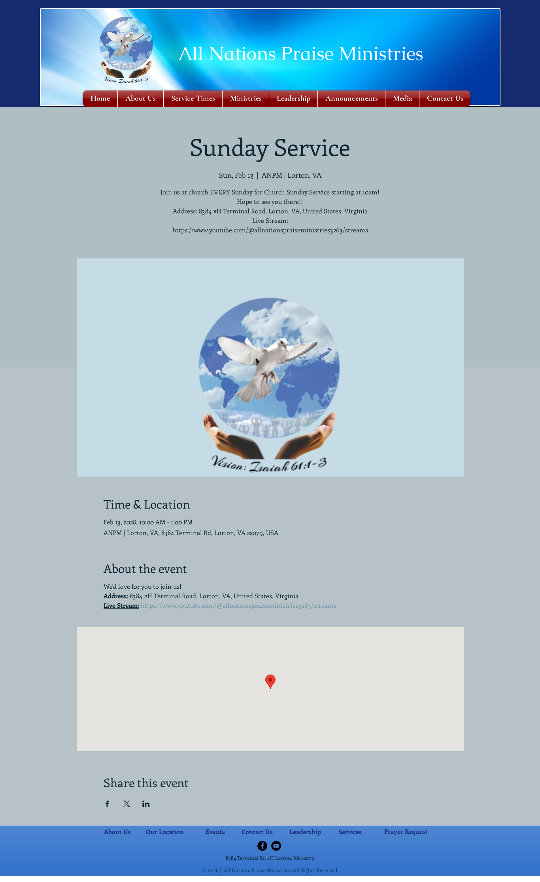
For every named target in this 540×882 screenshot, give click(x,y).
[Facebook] (262, 846)
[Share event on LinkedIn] (146, 804)
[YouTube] (276, 846)
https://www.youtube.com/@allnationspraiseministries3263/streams (238, 605)
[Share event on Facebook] (107, 804)
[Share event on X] (126, 804)
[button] (246, 98)
